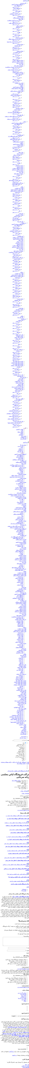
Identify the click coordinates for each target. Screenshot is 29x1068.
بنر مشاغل (23, 223)
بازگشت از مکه (17, 353)
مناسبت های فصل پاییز (18, 364)
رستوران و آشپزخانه (18, 65)
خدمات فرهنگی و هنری (18, 60)
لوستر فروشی (17, 203)
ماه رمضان (18, 338)
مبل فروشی (18, 293)
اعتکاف (19, 346)
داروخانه (19, 29)
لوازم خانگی (18, 200)
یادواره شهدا (18, 372)
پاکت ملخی (20, 378)
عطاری (19, 32)
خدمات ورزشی (19, 63)
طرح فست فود (17, 255)
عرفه (19, 344)
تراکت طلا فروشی (16, 184)
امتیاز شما (26, 933)
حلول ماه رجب (17, 341)
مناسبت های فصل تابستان (17, 362)
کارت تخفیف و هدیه (18, 388)
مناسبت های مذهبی (18, 337)
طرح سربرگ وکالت (17, 1032)
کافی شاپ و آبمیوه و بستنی (17, 189)
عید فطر (19, 332)
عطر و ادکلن (18, 264)
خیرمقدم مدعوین (17, 358)
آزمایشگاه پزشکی (16, 157)
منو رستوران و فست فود (15, 180)
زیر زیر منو (15, 7)
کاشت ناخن (18, 11)
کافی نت (18, 75)
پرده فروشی (18, 192)
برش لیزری (18, 55)
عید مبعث (18, 326)
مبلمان (19, 92)
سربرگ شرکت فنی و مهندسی (13, 413)
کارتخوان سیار (17, 80)
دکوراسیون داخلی (16, 105)
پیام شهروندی (20, 376)
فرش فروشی (17, 208)
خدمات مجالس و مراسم (17, 61)
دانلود (28, 821)
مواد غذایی (21, 84)
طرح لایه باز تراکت (20, 755)
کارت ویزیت (23, 3)
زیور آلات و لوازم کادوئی (17, 183)
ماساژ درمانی (17, 35)
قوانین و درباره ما (22, 998)
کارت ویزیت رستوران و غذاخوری (13, 67)
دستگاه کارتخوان (17, 305)
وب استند (14, 1055)
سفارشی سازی (25, 808)
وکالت (21, 89)
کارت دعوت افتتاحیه (16, 396)
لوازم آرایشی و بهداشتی (15, 13)
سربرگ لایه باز (17, 402)
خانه (28, 762)
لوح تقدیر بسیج (17, 425)
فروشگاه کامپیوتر (16, 219)
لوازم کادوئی (18, 269)
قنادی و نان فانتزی (19, 83)
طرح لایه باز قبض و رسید (17, 386)
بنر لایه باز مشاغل (20, 745)
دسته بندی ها (23, 445)
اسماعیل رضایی (25, 793)
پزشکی (21, 85)
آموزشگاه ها (20, 16)
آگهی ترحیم (20, 384)
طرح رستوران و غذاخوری (15, 252)
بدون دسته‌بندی (20, 744)
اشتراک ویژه (23, 438)
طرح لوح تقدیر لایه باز (18, 421)
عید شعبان (18, 321)
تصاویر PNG (20, 432)
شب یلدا (19, 393)
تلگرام (23, 1066)
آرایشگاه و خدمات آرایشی (17, 4)
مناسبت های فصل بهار (18, 361)
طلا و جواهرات (17, 261)
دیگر (20, 211)
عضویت (13, 1016)
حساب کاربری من (22, 993)
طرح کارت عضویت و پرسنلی (14, 119)
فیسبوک (27, 1067)
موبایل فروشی (17, 109)
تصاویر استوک (21, 751)
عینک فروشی (17, 266)
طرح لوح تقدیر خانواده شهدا (14, 422)
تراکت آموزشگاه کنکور (15, 139)
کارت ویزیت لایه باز (19, 757)
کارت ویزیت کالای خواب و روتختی (13, 116)
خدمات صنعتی (20, 51)
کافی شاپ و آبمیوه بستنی (17, 88)
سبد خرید (23, 736)
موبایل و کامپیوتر (19, 108)
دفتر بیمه (21, 64)
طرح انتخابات (20, 385)
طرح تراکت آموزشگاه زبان (14, 136)
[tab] (13, 889)
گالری (24, 428)
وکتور (22, 430)
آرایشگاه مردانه (17, 8)
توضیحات (24, 889)
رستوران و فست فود (18, 251)
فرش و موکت (17, 103)
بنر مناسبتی (23, 318)
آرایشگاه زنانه (17, 5)
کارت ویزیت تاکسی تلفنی (15, 23)
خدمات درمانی (20, 25)
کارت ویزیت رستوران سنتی (14, 69)
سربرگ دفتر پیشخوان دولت (14, 418)
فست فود (18, 177)
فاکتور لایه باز (17, 400)
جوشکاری (18, 57)
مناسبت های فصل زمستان (17, 365)
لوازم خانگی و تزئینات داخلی (16, 91)
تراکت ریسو (20, 380)
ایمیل (27, 950)
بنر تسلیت (18, 350)
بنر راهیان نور (17, 369)
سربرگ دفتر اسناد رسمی (15, 416)
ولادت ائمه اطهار (19, 334)
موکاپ (21, 433)
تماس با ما (23, 436)
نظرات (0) (23, 890)
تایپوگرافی (21, 434)
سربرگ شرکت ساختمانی (15, 410)
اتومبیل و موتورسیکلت (18, 17)
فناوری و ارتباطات (19, 73)
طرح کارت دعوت (19, 389)
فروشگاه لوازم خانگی (15, 95)
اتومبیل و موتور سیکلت (18, 237)
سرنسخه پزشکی (19, 382)
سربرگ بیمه (18, 408)
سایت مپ (23, 999)
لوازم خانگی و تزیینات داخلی (16, 276)
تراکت (24, 121)
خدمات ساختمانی (19, 37)
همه (23, 743)
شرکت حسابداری (16, 48)
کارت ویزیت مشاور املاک (15, 39)
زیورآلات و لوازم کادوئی (17, 72)
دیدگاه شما (26, 936)
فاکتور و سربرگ (19, 398)
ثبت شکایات (23, 437)
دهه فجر (19, 366)
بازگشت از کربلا (17, 356)
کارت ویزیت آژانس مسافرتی (14, 20)
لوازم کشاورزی (17, 52)
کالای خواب (18, 285)
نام (28, 948)
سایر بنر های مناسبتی (18, 374)
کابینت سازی (17, 100)
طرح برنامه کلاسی (19, 381)
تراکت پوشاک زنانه (21, 763)
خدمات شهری (20, 44)
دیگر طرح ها (20, 115)
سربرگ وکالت (17, 405)
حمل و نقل (20, 19)
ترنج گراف (11, 1051)
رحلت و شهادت (19, 336)
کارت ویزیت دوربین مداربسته (14, 41)
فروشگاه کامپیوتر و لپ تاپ (14, 112)
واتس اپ (27, 1066)
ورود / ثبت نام (23, 737)
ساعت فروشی (17, 258)
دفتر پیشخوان (17, 45)
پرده (20, 97)
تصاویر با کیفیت (19, 429)
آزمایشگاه (18, 27)
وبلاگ (25, 1001)
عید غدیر (19, 329)
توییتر (23, 1067)
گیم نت (19, 77)
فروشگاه (24, 762)
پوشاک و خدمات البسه (18, 87)
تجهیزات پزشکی (17, 155)
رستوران (18, 175)
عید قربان (18, 324)
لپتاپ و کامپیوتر (17, 313)
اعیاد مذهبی (20, 320)
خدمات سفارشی (20, 752)
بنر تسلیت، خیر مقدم (18, 349)
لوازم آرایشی (17, 132)
